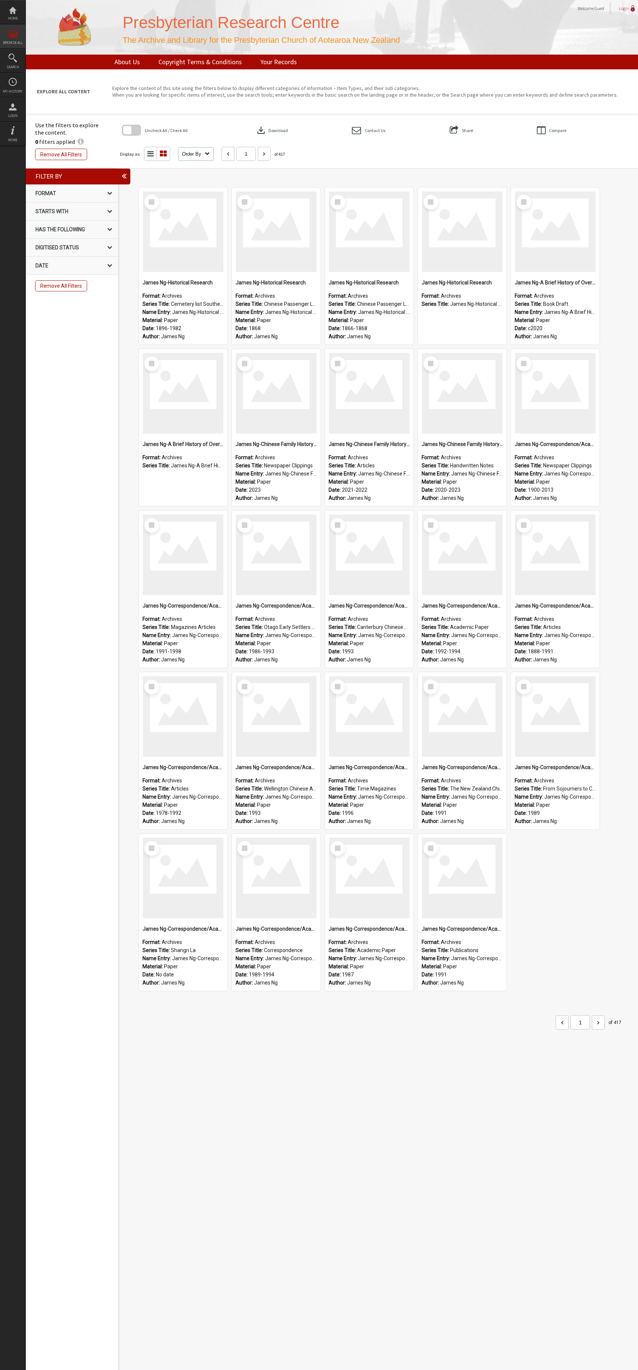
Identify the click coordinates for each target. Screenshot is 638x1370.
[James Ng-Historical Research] (183, 231)
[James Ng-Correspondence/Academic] (555, 393)
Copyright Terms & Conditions (200, 62)
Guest (599, 8)
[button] (368, 130)
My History (13, 91)
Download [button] (271, 130)
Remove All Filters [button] (61, 155)
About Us (127, 62)
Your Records (278, 62)
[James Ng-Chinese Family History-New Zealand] (276, 393)
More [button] (12, 140)
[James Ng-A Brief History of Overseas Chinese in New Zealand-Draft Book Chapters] (555, 231)
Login (13, 115)
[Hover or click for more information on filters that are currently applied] (81, 141)
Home (13, 18)
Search (13, 67)
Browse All (13, 42)
